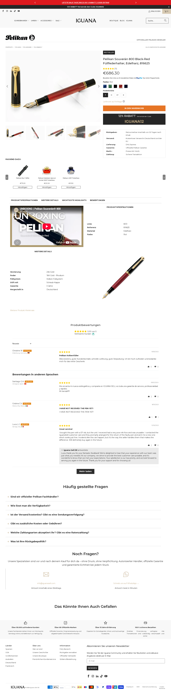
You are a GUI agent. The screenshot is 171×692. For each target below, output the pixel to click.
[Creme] (126, 86)
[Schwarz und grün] (110, 86)
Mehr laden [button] (85, 471)
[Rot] (121, 86)
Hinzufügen (22, 187)
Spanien (9, 649)
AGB (138, 687)
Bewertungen (97, 200)
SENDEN (92, 668)
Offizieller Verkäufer (68, 656)
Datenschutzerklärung (149, 687)
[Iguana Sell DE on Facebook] (3, 11)
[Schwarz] (115, 86)
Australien (9, 659)
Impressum (129, 687)
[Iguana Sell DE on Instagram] (7, 11)
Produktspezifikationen (24, 200)
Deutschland (11, 663)
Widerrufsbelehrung (68, 659)
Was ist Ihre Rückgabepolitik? (28, 541)
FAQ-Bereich (65, 649)
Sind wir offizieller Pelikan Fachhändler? (35, 496)
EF (117, 95)
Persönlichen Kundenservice (44, 659)
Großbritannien (12, 656)
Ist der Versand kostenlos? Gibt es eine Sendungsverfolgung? (47, 514)
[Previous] (7, 86)
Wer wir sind (37, 649)
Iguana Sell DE (34, 687)
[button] (21, 21)
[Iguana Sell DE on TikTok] (15, 11)
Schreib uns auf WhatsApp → (126, 583)
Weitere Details (49, 200)
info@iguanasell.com (46, 583)
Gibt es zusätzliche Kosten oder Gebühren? (36, 523)
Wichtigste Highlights (74, 200)
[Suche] (165, 20)
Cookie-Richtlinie (162, 687)
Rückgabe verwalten (68, 652)
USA (7, 652)
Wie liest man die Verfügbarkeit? (30, 505)
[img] (64, 352)
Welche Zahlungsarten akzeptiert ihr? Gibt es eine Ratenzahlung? (50, 532)
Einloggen (155, 11)
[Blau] (105, 86)
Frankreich (10, 666)
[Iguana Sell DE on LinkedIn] (11, 11)
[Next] (99, 86)
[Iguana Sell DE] (86, 20)
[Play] (53, 86)
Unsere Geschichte (40, 652)
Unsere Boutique (39, 656)
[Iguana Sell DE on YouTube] (19, 11)
